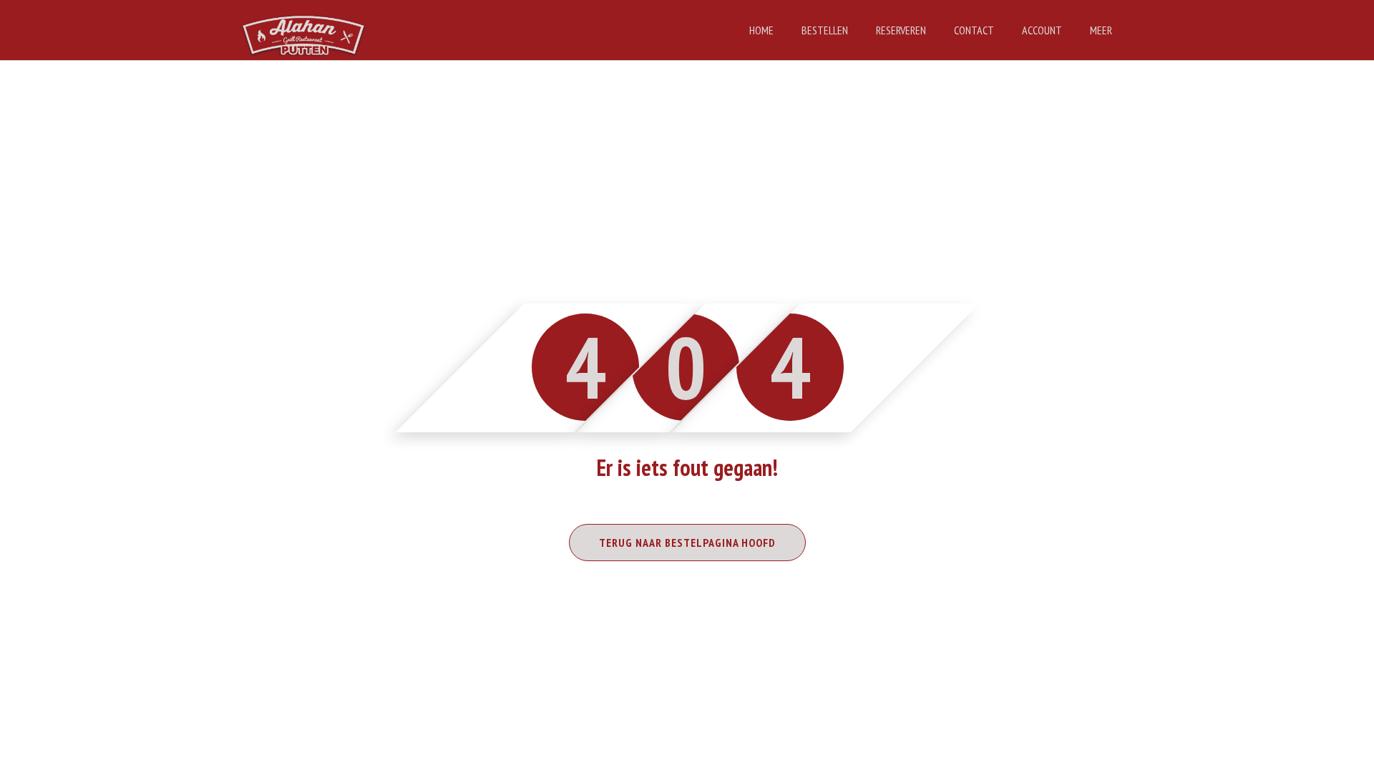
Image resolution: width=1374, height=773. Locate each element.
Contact (974, 30)
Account (1042, 30)
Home (761, 30)
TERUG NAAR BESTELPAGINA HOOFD (687, 542)
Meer (1101, 30)
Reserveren (901, 30)
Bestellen (825, 30)
